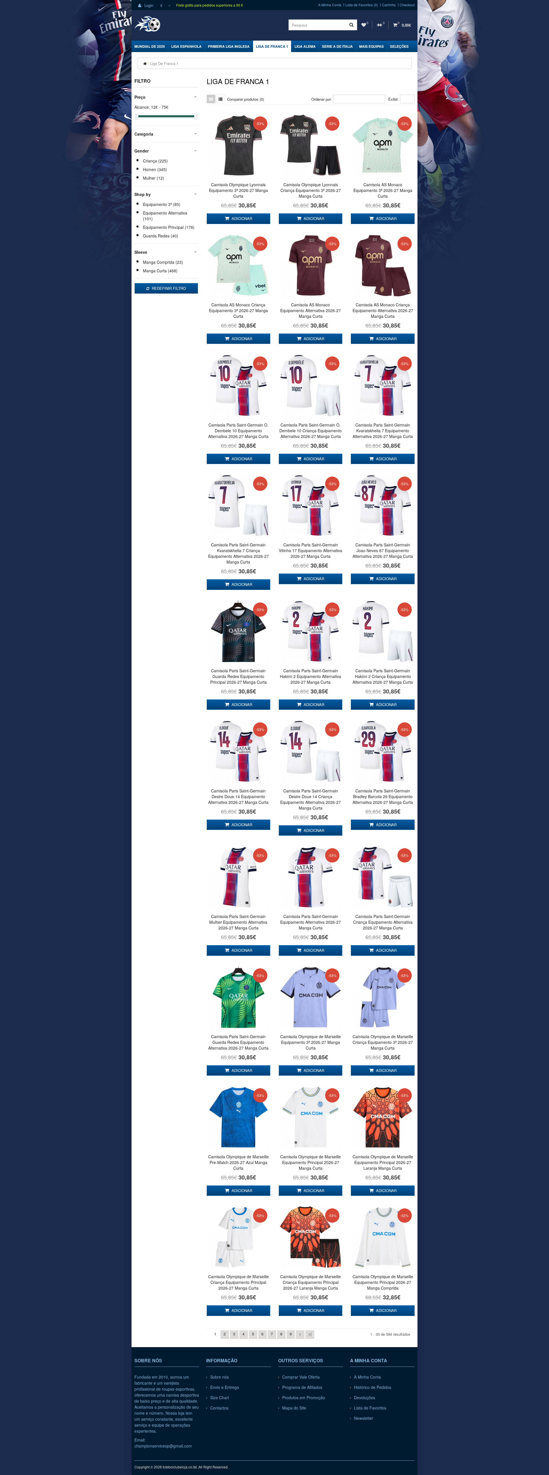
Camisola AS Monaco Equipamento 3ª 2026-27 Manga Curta (382, 190)
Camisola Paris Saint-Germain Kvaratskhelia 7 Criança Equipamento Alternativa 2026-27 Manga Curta (238, 553)
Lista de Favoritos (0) (361, 5)
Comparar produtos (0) (245, 99)
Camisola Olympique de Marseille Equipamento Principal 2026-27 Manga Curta (310, 1162)
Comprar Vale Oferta (301, 1377)
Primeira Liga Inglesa (229, 46)
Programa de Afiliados (302, 1387)
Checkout (407, 5)
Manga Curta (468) (160, 270)
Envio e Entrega (224, 1387)
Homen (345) (155, 169)
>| (309, 1334)
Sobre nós (219, 1377)
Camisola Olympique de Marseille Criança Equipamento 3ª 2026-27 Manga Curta (383, 1042)
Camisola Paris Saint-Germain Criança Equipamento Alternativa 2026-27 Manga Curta (383, 922)
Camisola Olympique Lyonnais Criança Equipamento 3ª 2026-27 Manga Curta (311, 190)
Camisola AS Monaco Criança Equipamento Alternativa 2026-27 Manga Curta (383, 310)
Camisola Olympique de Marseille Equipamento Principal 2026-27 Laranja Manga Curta (383, 1162)
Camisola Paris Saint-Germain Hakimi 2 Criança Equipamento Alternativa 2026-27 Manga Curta (383, 676)
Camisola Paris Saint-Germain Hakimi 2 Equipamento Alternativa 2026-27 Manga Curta (310, 676)
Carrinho (389, 5)
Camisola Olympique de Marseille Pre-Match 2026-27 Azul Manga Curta (238, 1162)
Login (148, 5)
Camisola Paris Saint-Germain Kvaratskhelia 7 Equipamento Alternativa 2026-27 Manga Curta (383, 430)
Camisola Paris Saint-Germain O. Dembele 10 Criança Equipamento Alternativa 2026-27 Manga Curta (310, 430)
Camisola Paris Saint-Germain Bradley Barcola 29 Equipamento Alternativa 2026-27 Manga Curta (383, 796)
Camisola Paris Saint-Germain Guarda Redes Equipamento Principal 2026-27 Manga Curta (238, 676)
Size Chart (219, 1397)
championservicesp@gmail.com (163, 1446)
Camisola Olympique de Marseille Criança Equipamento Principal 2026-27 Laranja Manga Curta (310, 1282)
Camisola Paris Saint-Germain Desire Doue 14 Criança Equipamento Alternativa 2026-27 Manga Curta (310, 799)
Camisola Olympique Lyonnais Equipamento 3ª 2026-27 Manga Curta (238, 190)
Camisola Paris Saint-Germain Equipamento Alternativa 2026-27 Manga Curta (310, 922)
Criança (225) (155, 161)
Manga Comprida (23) (163, 262)
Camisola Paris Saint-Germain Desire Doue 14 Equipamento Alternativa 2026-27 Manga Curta (238, 796)
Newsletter (363, 1418)
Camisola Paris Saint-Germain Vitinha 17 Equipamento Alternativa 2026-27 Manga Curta (310, 550)
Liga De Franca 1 (272, 46)
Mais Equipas (371, 46)
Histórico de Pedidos (372, 1387)
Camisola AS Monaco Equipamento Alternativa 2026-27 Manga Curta (310, 310)
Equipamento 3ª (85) (161, 204)
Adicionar (241, 218)
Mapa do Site (294, 1408)
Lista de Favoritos (370, 1408)
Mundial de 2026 (149, 46)
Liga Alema (305, 46)
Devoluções (364, 1397)
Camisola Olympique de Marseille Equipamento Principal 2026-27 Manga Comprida (383, 1282)
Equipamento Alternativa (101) (165, 215)
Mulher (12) (153, 178)
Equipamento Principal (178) (168, 227)
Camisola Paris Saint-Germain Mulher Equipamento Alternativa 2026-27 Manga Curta (238, 922)
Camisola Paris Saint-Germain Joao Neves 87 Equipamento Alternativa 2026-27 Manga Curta (383, 550)
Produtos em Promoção (303, 1397)
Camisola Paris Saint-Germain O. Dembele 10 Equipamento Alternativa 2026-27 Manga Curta (238, 430)
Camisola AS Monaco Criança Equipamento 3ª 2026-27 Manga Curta (238, 310)
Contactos (219, 1408)
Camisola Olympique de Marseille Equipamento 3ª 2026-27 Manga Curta (310, 1042)
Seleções (399, 46)
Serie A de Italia (337, 46)
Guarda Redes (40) (160, 236)
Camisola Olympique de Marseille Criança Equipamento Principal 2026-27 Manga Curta (238, 1282)
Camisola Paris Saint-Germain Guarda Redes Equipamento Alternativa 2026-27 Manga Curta (238, 1042)
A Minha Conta (329, 5)
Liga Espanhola (186, 46)
